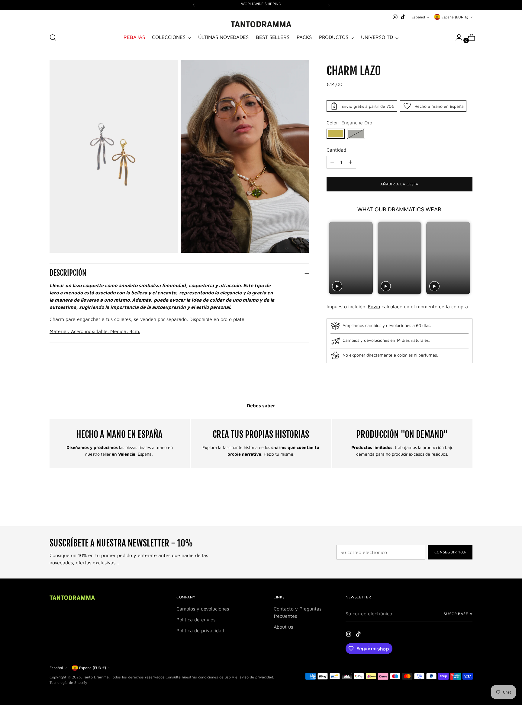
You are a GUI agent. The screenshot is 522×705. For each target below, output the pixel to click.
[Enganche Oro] (336, 134)
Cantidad (336, 149)
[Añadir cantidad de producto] (332, 162)
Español (418, 17)
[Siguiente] (328, 5)
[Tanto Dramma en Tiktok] (403, 17)
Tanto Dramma (96, 677)
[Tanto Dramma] (261, 24)
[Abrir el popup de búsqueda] (53, 37)
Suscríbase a (458, 613)
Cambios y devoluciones (202, 608)
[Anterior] (193, 5)
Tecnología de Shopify (68, 682)
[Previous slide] (332, 258)
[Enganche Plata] (356, 134)
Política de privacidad (200, 630)
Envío (374, 306)
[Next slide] (467, 258)
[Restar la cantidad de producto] (350, 162)
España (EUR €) (454, 17)
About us (283, 627)
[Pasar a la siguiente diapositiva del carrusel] (467, 505)
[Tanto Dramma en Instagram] (395, 17)
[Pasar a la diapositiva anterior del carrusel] (453, 506)
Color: (349, 122)
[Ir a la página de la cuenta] (456, 37)
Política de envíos (195, 619)
